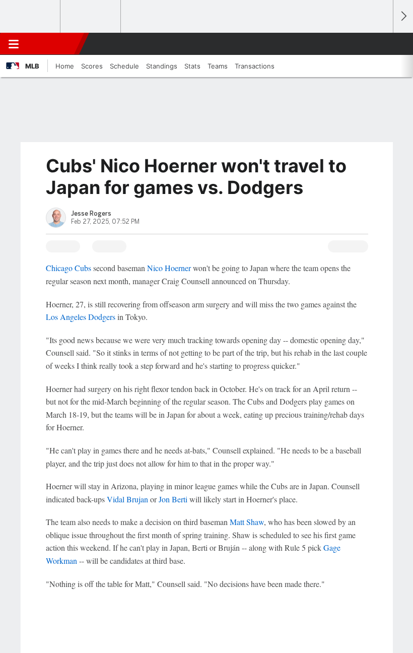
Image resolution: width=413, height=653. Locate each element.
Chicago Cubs (68, 268)
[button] (380, 44)
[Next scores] (403, 16)
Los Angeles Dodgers (80, 316)
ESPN (54, 44)
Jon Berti (173, 499)
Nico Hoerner (169, 268)
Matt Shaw (247, 521)
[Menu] (13, 44)
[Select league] (30, 16)
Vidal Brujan (127, 499)
